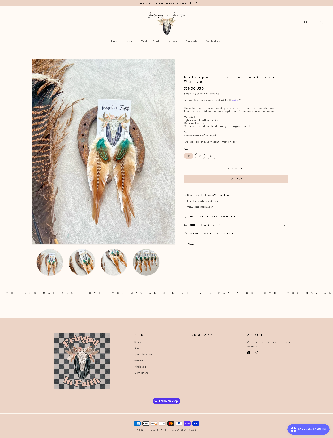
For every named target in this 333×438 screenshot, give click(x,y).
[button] (306, 22)
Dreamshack (188, 430)
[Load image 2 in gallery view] (82, 262)
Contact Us (141, 372)
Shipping (190, 93)
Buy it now (236, 179)
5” (200, 155)
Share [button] (191, 244)
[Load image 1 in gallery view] (49, 262)
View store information (200, 206)
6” (211, 155)
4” (188, 155)
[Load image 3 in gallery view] (114, 262)
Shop (137, 348)
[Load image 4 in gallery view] (146, 262)
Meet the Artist (143, 354)
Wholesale (140, 366)
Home (137, 342)
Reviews (138, 360)
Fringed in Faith (156, 430)
